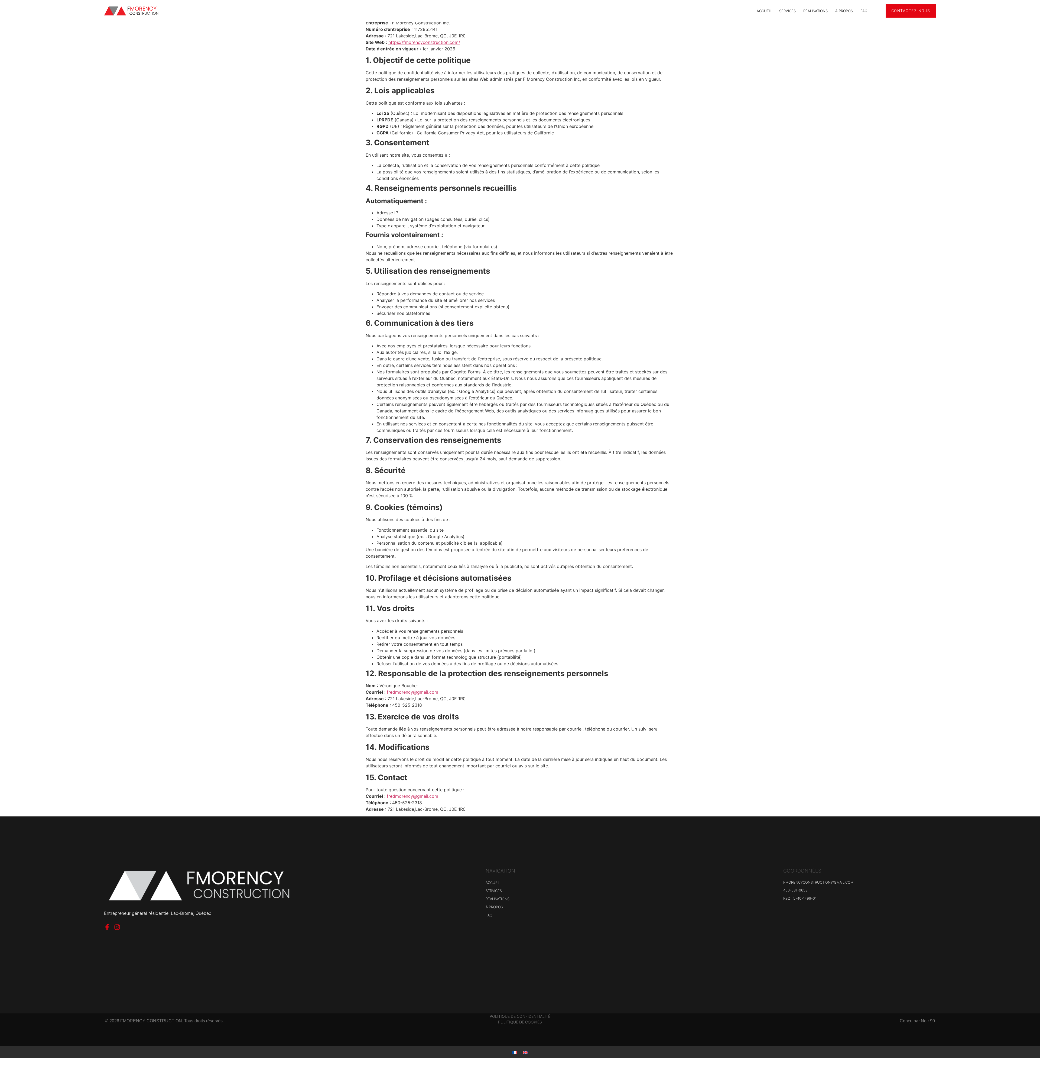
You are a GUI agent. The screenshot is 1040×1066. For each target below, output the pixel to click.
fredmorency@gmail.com (412, 692)
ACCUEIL (764, 11)
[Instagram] (117, 927)
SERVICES (787, 11)
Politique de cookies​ (520, 1022)
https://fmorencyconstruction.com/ (424, 42)
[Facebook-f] (107, 927)
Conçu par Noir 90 (917, 1021)
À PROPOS (844, 11)
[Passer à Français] (515, 1052)
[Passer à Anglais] (525, 1052)
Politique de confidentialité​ (520, 1016)
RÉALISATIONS (815, 11)
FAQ (863, 11)
